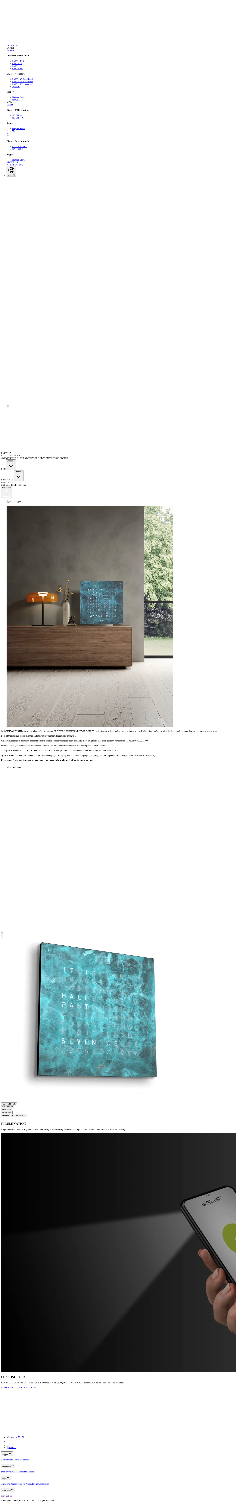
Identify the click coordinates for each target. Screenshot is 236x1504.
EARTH (10, 50)
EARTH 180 (17, 68)
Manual (15, 100)
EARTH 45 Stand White (22, 81)
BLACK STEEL (19, 146)
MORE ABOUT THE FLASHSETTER (18, 1387)
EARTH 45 (17, 63)
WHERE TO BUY (15, 165)
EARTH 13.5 (18, 61)
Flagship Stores (18, 97)
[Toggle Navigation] (8, 406)
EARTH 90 (17, 66)
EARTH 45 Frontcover (22, 84)
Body (3, 469)
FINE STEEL (18, 149)
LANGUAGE (7, 480)
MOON (10, 104)
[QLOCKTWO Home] (118, 1432)
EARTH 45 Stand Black (22, 79)
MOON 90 (17, 115)
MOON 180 (17, 118)
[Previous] (2, 933)
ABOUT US (12, 162)
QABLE (16, 86)
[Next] (2, 936)
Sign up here (6, 1496)
